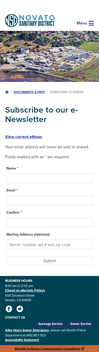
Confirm (14, 212)
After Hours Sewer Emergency (27, 330)
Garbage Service (50, 323)
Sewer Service (80, 323)
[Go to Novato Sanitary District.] (7, 92)
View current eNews (23, 137)
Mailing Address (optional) (28, 234)
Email (12, 190)
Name (12, 168)
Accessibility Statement (22, 339)
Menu (82, 23)
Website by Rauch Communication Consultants (50, 348)
